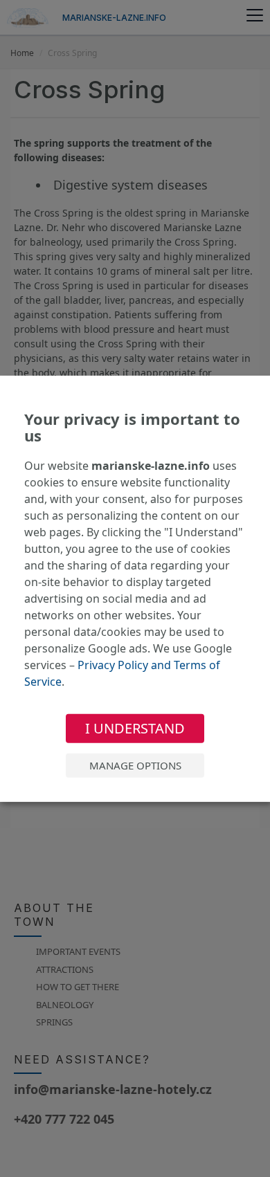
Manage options (135, 765)
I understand (135, 728)
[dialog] (135, 588)
